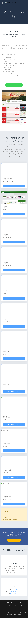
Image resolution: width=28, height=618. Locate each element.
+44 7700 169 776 (15, 589)
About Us (7, 602)
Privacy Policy (20, 602)
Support (17, 605)
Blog (22, 605)
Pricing (13, 602)
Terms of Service (9, 605)
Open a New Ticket (14, 593)
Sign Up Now (14, 540)
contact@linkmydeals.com (16, 591)
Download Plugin (13, 186)
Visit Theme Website (13, 85)
